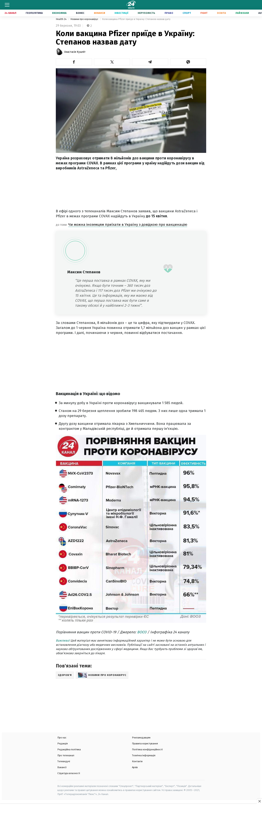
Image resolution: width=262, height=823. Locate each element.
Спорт (187, 13)
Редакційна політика (69, 749)
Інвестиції (121, 13)
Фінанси (99, 13)
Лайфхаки (242, 13)
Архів (135, 767)
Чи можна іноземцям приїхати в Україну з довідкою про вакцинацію (127, 224)
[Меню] (7, 5)
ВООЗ (141, 632)
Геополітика (34, 13)
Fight (204, 13)
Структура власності (68, 773)
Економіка (59, 13)
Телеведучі (63, 761)
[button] (74, 61)
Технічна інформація (143, 755)
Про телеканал (65, 755)
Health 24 (61, 19)
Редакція (62, 743)
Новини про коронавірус (84, 19)
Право (169, 13)
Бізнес (80, 13)
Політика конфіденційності (147, 749)
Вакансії (62, 767)
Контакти (137, 761)
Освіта (221, 13)
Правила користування (145, 743)
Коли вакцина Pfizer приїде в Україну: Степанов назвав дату (136, 19)
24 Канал (10, 13)
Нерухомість (146, 13)
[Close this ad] (259, 801)
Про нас (61, 737)
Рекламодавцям (141, 737)
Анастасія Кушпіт (75, 52)
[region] (131, 814)
